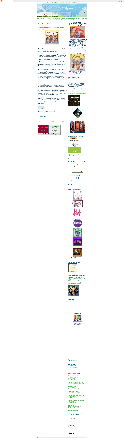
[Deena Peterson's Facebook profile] (77, 178)
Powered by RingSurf (54, 131)
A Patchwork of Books (73, 377)
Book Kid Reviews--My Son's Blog (75, 382)
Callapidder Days (72, 386)
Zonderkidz (74, 71)
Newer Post (40, 121)
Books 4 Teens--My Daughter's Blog (76, 383)
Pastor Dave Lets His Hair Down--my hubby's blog (76, 401)
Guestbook (48, 18)
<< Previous (52, 126)
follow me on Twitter (82, 186)
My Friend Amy (71, 399)
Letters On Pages (72, 396)
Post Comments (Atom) (49, 124)
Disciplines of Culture (73, 391)
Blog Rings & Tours (72, 426)
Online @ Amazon (80, 73)
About (44, 18)
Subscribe (72, 19)
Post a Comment (41, 118)
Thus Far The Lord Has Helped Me (75, 409)
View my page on (73, 421)
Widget (72, 360)
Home (52, 121)
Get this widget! (71, 359)
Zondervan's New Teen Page (74, 283)
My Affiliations (57, 19)
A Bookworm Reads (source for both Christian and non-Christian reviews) (76, 375)
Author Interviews (65, 19)
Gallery (75, 360)
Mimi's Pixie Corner (72, 397)
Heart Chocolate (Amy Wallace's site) (76, 395)
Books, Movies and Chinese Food (75, 384)
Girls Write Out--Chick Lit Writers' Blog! (77, 394)
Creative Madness (72, 387)
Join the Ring (54, 130)
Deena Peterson (73, 367)
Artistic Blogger (71, 378)
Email (53, 18)
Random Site (54, 127)
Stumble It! (70, 180)
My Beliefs (39, 18)
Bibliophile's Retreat (72, 379)
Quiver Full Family (72, 402)
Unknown (72, 369)
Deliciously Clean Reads (73, 390)
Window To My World (73, 410)
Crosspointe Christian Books (74, 388)
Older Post (64, 121)
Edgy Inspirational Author (74, 392)
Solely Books (71, 405)
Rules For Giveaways (60, 18)
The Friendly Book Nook (73, 407)
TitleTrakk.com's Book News (74, 280)
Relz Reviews (71, 403)
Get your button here (82, 272)
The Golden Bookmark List (71, 18)
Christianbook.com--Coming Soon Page (77, 282)
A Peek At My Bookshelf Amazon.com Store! (76, 279)
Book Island (70, 381)
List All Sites (54, 128)
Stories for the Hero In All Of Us (75, 406)
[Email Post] (55, 111)
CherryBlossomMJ (74, 365)
